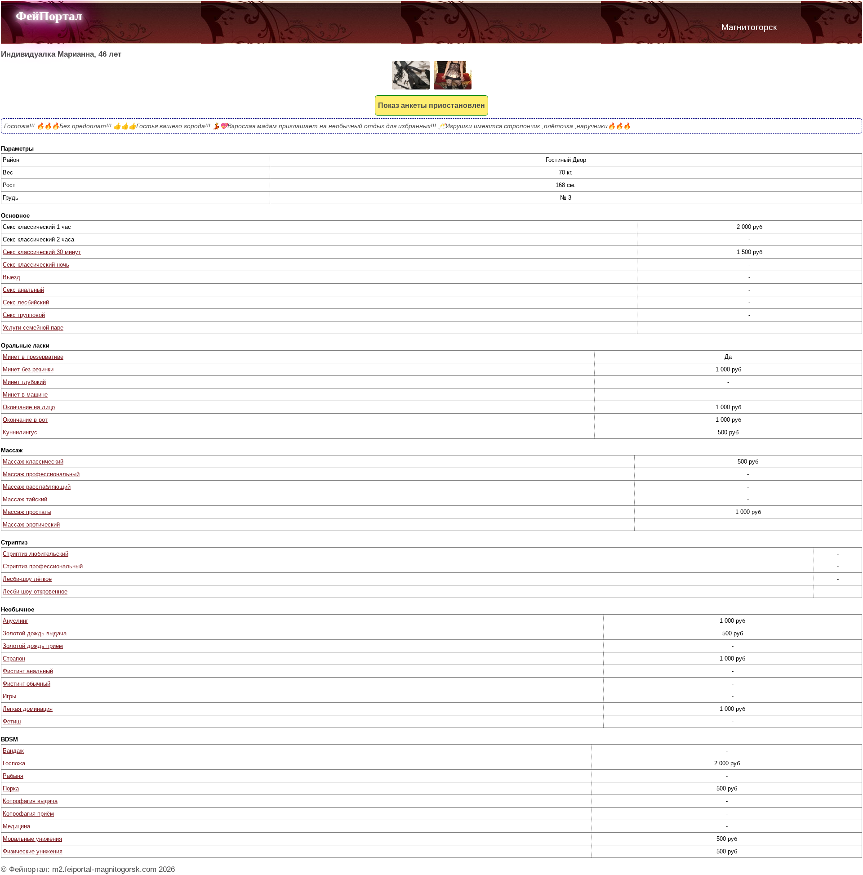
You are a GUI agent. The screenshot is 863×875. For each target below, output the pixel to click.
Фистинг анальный (28, 671)
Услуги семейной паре (33, 327)
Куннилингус (20, 432)
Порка (11, 788)
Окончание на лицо (29, 407)
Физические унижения (32, 851)
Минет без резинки (28, 369)
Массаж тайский (25, 499)
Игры (9, 696)
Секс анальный (23, 289)
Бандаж (13, 750)
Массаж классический (33, 461)
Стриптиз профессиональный (43, 566)
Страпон (14, 658)
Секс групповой (24, 315)
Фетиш (12, 721)
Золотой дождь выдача (35, 633)
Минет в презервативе (33, 356)
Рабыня (13, 775)
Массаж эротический (31, 524)
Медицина (16, 826)
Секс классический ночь (36, 264)
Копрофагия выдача (30, 801)
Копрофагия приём (28, 813)
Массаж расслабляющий (37, 486)
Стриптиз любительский (35, 553)
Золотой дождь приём (33, 646)
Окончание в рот (25, 419)
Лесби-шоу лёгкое (27, 579)
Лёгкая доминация (28, 708)
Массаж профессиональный (41, 474)
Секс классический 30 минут (42, 252)
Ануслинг (15, 620)
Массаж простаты (27, 512)
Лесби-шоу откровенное (35, 591)
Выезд (11, 277)
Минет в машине (25, 394)
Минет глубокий (24, 382)
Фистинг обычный (26, 683)
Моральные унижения (32, 838)
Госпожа (14, 763)
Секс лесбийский (26, 302)
